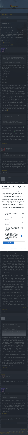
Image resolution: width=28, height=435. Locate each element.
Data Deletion (5, 248)
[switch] (22, 217)
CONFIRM (8, 242)
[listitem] (14, 214)
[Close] (25, 187)
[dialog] (14, 217)
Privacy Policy (22, 248)
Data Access (14, 248)
